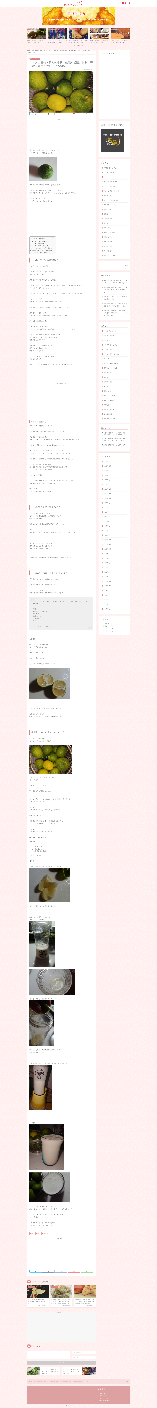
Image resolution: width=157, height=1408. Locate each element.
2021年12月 (108, 466)
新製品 (106, 214)
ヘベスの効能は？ (40, 243)
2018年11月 (107, 586)
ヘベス (38, 1233)
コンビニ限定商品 (109, 186)
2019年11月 (107, 544)
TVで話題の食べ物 (110, 168)
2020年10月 (108, 498)
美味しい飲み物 (109, 237)
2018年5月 (107, 604)
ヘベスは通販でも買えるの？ (41, 246)
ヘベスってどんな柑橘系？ (40, 241)
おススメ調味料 (109, 172)
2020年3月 (107, 526)
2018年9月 (107, 590)
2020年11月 (107, 493)
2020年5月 (107, 517)
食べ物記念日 (108, 251)
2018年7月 (107, 595)
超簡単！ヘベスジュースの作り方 (42, 250)
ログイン (106, 623)
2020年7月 (107, 507)
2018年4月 (107, 609)
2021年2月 (107, 480)
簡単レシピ (45, 1233)
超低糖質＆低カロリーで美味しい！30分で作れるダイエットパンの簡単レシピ (115, 290)
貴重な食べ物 (108, 241)
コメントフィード (109, 628)
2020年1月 (107, 535)
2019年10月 (108, 549)
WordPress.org (108, 631)
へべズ (43, 626)
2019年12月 (108, 540)
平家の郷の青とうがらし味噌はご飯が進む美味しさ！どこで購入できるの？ (115, 305)
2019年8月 (107, 558)
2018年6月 (107, 599)
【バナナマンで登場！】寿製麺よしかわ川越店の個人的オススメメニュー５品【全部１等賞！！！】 (115, 313)
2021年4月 (107, 475)
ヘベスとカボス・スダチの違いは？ (43, 248)
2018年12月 (108, 581)
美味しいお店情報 (109, 232)
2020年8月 (107, 503)
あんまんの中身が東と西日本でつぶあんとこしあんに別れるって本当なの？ (115, 282)
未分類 (106, 223)
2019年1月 (107, 576)
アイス (106, 177)
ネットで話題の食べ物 (111, 200)
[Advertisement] (61, 133)
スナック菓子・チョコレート (113, 191)
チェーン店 (107, 195)
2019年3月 (107, 567)
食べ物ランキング (109, 246)
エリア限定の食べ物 (110, 182)
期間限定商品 (108, 218)
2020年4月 (107, 521)
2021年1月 (107, 484)
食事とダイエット (109, 255)
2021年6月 (107, 470)
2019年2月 (107, 572)
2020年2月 (107, 530)
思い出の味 (107, 209)
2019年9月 (107, 553)
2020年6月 (107, 512)
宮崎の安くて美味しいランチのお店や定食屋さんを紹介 (115, 298)
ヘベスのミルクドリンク (44, 252)
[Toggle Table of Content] (52, 239)
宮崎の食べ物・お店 (34, 58)
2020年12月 (108, 489)
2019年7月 (107, 563)
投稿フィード (107, 626)
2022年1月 (107, 461)
